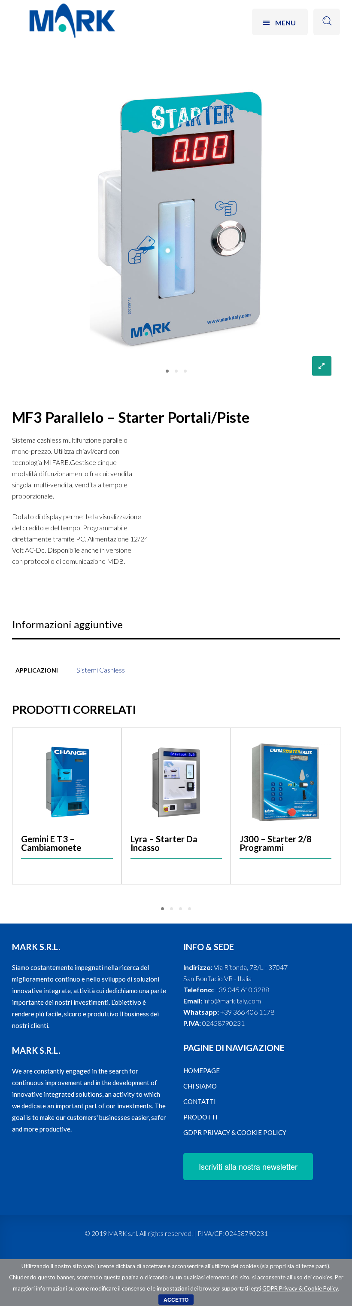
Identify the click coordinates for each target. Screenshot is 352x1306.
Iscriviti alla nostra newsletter (248, 1166)
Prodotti (200, 1117)
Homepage (201, 1070)
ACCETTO (176, 1299)
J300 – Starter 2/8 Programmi (276, 843)
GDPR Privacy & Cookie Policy (234, 1132)
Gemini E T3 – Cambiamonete (51, 843)
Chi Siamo (200, 1086)
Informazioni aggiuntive (67, 624)
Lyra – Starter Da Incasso (163, 843)
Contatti (199, 1101)
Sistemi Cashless (100, 670)
